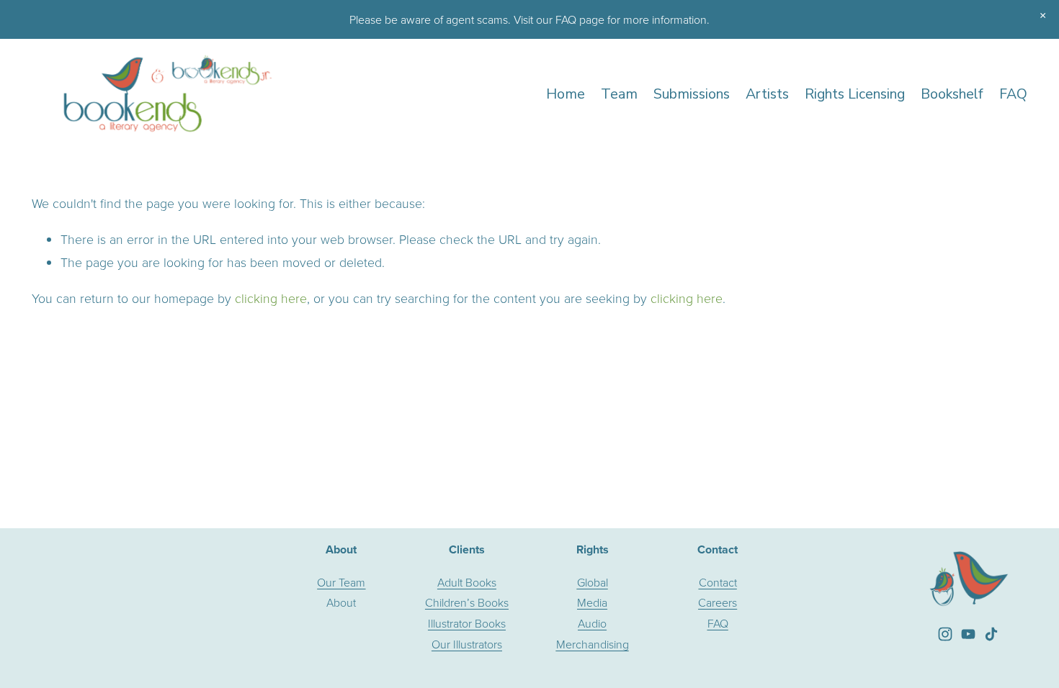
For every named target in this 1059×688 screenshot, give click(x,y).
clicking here (271, 298)
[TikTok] (991, 634)
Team (619, 94)
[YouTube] (968, 634)
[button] (1043, 16)
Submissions (691, 94)
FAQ (1013, 94)
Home (565, 94)
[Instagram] (945, 634)
